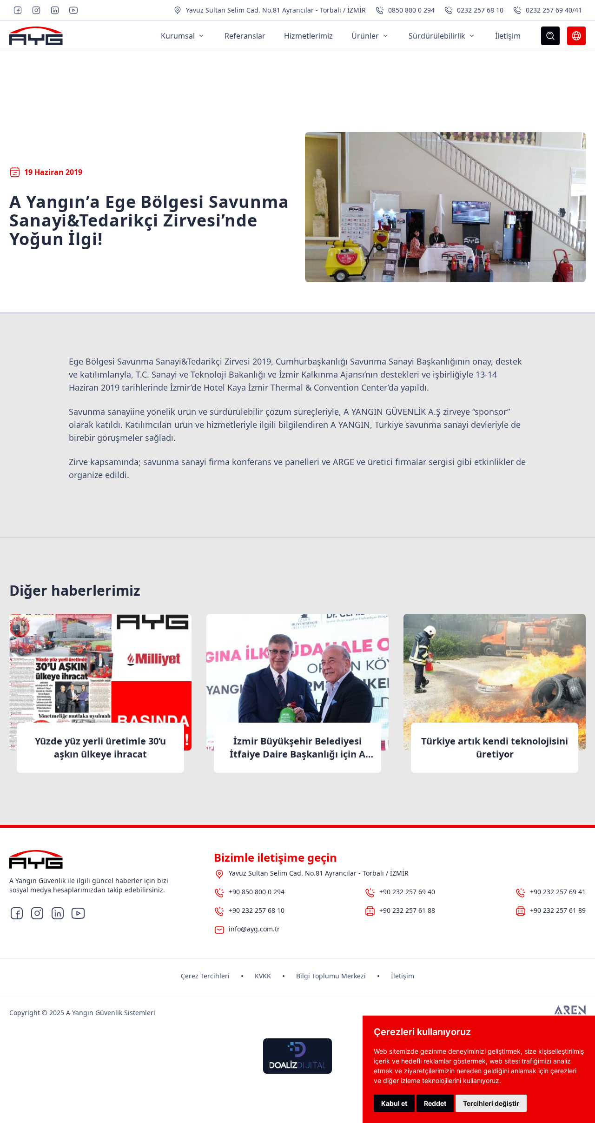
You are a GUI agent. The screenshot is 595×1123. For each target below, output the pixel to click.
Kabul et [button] (394, 1103)
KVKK (263, 975)
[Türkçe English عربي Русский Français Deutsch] (576, 36)
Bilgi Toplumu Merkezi (331, 975)
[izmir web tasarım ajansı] (570, 1012)
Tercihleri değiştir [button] (491, 1103)
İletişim (402, 975)
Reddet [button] (435, 1103)
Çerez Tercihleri (205, 975)
